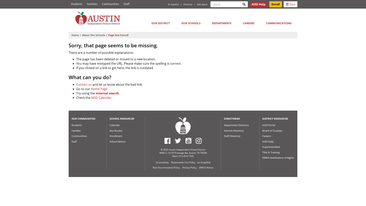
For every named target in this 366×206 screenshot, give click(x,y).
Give (292, 4)
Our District (160, 23)
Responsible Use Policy (183, 162)
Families (92, 4)
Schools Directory (234, 130)
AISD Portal (268, 125)
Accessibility (162, 162)
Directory (187, 4)
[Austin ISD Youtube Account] (188, 140)
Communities (110, 4)
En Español (173, 4)
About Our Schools (93, 35)
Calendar (115, 125)
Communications (279, 23)
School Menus (118, 141)
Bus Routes (116, 130)
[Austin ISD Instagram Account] (199, 140)
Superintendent (271, 147)
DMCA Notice (206, 167)
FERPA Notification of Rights (278, 157)
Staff (126, 4)
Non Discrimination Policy (166, 167)
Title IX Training (271, 152)
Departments (221, 23)
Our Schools (191, 23)
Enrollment (116, 136)
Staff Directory (232, 136)
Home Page (99, 89)
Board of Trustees (272, 130)
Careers (248, 23)
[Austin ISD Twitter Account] (178, 140)
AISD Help (268, 141)
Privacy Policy (189, 167)
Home (75, 35)
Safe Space (202, 4)
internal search (107, 93)
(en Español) (203, 162)
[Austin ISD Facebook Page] (167, 140)
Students (76, 4)
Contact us (84, 84)
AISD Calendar (101, 98)
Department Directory (236, 125)
